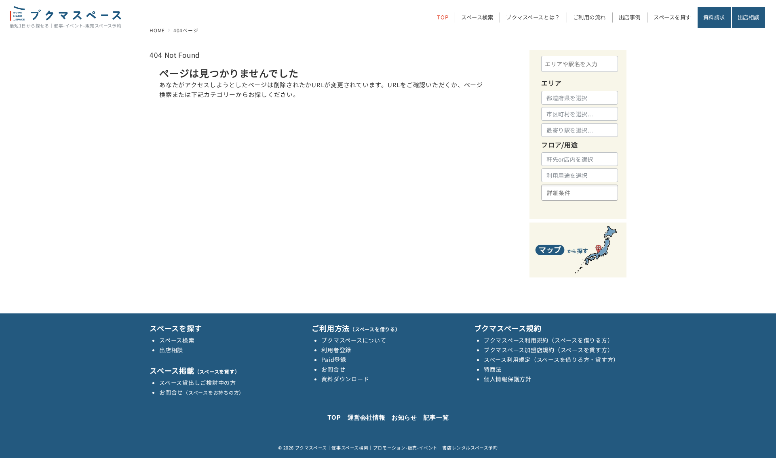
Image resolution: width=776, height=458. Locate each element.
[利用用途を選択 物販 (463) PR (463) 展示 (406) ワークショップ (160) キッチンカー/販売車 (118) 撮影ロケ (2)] (579, 175)
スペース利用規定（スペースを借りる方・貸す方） (551, 359)
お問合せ (201, 392)
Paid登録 (333, 359)
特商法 (493, 369)
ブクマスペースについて (353, 340)
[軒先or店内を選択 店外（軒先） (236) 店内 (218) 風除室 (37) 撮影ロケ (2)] (579, 159)
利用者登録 (336, 350)
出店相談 (171, 350)
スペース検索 (176, 340)
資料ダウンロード (345, 379)
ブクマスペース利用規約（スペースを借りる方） (549, 340)
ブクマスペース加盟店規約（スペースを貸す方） (549, 350)
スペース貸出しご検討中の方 (197, 382)
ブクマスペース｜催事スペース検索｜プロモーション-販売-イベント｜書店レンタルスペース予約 (396, 447)
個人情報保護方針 (507, 379)
